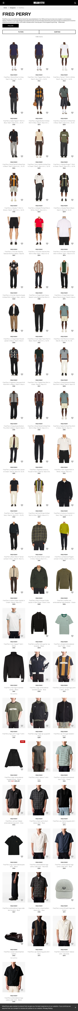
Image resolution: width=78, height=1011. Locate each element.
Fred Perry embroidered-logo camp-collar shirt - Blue (64, 866)
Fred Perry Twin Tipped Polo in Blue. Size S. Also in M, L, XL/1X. (39, 78)
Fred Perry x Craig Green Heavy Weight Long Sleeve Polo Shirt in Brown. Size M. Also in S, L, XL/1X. (39, 297)
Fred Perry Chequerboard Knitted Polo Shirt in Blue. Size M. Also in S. (64, 383)
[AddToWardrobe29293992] (22, 944)
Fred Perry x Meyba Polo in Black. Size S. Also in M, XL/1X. (64, 209)
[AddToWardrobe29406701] (22, 636)
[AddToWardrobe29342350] (47, 679)
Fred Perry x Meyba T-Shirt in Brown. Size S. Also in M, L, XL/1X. (13, 209)
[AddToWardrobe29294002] (72, 900)
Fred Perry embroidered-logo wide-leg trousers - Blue (14, 909)
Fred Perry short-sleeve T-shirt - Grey (39, 778)
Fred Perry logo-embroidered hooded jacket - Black (14, 778)
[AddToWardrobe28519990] (22, 287)
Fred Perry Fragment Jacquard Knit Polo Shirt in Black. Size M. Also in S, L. (14, 384)
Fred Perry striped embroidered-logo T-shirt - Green (64, 645)
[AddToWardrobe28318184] (47, 592)
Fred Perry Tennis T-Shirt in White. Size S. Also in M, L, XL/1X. (64, 78)
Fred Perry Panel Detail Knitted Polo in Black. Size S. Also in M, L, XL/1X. (14, 165)
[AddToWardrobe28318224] (47, 549)
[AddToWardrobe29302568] (72, 769)
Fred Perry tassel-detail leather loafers (14, 953)
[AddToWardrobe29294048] (47, 900)
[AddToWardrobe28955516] (22, 69)
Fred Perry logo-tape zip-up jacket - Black (39, 735)
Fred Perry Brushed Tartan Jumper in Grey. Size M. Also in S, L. (39, 558)
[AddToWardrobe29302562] (47, 813)
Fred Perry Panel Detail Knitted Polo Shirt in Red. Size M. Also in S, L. (39, 427)
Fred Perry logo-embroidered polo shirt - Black (14, 866)
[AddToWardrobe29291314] (72, 944)
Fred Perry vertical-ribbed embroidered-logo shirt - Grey (13, 822)
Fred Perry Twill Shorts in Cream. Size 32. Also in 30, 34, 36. (64, 340)
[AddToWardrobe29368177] (22, 679)
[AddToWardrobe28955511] (72, 113)
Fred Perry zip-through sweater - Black (64, 735)
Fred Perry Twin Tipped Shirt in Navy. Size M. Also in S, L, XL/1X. (14, 514)
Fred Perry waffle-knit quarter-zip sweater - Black (39, 645)
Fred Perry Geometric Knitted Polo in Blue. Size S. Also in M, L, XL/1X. (64, 122)
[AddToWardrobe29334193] (47, 769)
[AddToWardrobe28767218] (47, 200)
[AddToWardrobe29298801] (22, 856)
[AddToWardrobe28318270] (47, 505)
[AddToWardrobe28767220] (72, 156)
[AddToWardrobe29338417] (72, 726)
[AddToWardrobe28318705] (72, 374)
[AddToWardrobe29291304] (22, 990)
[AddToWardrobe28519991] (72, 243)
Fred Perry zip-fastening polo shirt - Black (64, 822)
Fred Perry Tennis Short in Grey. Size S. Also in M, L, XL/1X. (14, 78)
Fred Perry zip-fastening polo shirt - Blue (39, 953)
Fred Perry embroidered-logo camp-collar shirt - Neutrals (39, 866)
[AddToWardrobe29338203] (22, 769)
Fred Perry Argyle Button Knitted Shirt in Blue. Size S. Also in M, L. (39, 122)
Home (5, 8)
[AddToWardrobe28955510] (22, 156)
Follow (10, 26)
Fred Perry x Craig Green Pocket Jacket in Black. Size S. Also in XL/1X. (14, 341)
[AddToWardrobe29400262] (47, 636)
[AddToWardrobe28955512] (47, 113)
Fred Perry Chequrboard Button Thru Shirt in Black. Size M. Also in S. (14, 428)
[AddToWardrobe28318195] (22, 592)
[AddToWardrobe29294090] (47, 856)
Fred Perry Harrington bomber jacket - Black (13, 689)
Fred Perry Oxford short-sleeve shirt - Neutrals (64, 953)
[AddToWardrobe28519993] (22, 243)
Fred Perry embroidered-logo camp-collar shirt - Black (14, 999)
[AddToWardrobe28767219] (22, 200)
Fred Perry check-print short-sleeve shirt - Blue (39, 822)
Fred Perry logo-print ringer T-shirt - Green (13, 735)
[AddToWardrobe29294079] (72, 856)
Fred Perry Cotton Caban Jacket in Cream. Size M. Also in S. (14, 601)
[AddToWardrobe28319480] (22, 331)
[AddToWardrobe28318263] (72, 505)
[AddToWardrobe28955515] (47, 69)
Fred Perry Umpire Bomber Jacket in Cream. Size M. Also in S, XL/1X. (14, 471)
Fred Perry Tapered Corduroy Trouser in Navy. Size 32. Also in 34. (39, 471)
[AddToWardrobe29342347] (72, 679)
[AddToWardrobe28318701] (47, 418)
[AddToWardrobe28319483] (72, 287)
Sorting (57, 32)
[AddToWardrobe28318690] (22, 461)
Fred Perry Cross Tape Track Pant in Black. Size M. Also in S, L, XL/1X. (39, 340)
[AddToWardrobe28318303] (72, 461)
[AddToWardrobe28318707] (47, 374)
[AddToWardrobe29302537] (72, 813)
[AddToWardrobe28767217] (72, 200)
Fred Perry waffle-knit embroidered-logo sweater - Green (64, 601)
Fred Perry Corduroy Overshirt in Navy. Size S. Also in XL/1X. (64, 514)
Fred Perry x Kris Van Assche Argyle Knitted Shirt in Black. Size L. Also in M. (14, 297)
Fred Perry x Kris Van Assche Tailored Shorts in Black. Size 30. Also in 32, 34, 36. (13, 253)
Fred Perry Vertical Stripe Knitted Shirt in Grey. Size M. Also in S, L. (39, 514)
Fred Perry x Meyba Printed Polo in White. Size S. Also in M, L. (39, 209)
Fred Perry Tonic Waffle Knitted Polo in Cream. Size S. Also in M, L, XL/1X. (39, 165)
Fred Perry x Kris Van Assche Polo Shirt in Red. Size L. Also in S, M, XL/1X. (39, 253)
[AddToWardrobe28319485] (47, 287)
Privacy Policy (48, 1008)
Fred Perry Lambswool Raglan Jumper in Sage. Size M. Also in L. (64, 558)
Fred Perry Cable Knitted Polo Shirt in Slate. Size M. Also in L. (64, 427)
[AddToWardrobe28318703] (22, 418)
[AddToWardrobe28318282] (22, 505)
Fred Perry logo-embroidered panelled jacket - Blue (39, 689)
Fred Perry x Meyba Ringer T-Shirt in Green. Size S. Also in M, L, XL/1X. (64, 165)
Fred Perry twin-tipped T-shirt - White (14, 645)
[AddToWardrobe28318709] (22, 374)
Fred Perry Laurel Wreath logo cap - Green (64, 909)
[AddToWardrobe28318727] (47, 331)
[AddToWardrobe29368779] (72, 636)
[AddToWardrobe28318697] (72, 418)
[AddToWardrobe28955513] (22, 113)
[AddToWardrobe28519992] (47, 243)
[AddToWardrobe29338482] (47, 726)
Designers (13, 8)
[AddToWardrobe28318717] (72, 331)
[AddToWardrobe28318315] (47, 461)
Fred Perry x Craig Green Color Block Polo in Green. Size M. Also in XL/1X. (64, 297)
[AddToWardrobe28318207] (72, 549)
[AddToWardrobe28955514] (72, 69)
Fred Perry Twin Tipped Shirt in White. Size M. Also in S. (64, 471)
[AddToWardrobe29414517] (72, 592)
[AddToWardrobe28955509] (47, 156)
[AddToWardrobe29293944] (47, 944)
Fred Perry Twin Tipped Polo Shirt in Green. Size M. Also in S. (39, 383)
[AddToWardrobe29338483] (22, 726)
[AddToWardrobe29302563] (22, 813)
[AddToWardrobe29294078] (22, 900)
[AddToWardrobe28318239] (22, 549)
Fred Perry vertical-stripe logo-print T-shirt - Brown (64, 689)
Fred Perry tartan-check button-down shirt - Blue (39, 909)
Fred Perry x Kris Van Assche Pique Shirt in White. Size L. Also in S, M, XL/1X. (64, 253)
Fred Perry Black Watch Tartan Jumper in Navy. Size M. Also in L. (13, 558)
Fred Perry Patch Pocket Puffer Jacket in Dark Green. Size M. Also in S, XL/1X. (39, 602)
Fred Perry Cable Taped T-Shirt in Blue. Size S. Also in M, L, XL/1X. (13, 122)
